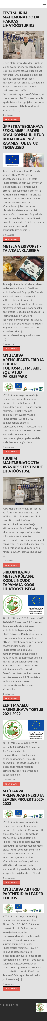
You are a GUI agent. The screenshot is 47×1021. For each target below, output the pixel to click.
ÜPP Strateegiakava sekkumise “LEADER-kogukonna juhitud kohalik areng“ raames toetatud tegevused (23, 137)
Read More (11, 119)
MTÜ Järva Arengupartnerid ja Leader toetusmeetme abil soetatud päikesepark (23, 366)
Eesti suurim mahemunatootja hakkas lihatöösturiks (21, 19)
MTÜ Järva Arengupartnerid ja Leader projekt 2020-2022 (23, 797)
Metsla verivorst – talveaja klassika (22, 248)
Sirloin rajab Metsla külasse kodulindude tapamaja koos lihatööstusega (19, 580)
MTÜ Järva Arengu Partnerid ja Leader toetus (23, 893)
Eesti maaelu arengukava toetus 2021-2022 (23, 709)
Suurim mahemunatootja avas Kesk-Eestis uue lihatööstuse (23, 464)
